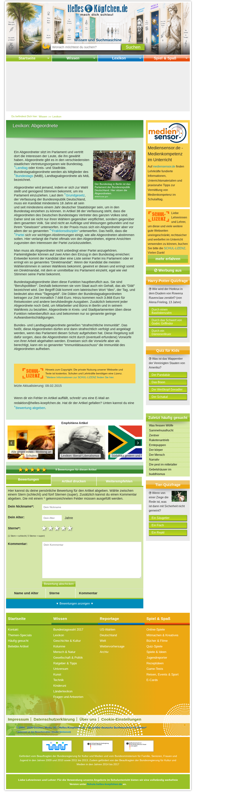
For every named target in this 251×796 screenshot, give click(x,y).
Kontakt (13, 629)
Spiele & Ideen (156, 652)
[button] (133, 47)
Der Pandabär (161, 374)
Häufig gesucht (18, 640)
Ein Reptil (158, 532)
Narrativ (154, 459)
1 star (44, 528)
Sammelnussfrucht (161, 430)
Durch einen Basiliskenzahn (162, 311)
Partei (20, 235)
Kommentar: (17, 544)
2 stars (51, 528)
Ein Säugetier (160, 517)
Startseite (27, 58)
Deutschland (108, 635)
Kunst (57, 674)
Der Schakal (160, 396)
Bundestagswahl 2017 (68, 629)
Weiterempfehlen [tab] (119, 481)
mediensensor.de (164, 166)
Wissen (73, 58)
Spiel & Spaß (165, 58)
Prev (12, 443)
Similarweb (65, 732)
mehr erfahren (167, 259)
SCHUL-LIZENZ (174, 248)
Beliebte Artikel (18, 646)
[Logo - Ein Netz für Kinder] (57, 746)
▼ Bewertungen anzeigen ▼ (75, 603)
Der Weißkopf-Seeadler (167, 389)
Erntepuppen (157, 445)
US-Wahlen (107, 629)
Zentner (154, 435)
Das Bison (158, 382)
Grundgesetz (75, 195)
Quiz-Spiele (154, 646)
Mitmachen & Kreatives (162, 635)
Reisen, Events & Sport (162, 674)
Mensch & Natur (64, 652)
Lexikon (119, 58)
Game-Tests (154, 669)
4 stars (64, 528)
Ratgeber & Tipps (65, 663)
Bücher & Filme (157, 640)
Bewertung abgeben (30, 408)
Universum (60, 669)
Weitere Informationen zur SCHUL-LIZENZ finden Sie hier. (80, 377)
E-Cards (152, 680)
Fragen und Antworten (68, 697)
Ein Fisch (158, 525)
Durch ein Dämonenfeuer (161, 332)
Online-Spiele (155, 629)
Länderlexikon (62, 691)
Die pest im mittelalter (163, 464)
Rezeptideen (155, 663)
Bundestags (24, 176)
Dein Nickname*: (21, 506)
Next (138, 443)
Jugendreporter (156, 657)
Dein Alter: (16, 517)
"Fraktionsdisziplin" (65, 231)
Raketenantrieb (159, 440)
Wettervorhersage (112, 646)
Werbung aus (169, 270)
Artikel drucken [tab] (74, 481)
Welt (103, 640)
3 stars (57, 528)
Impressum (18, 719)
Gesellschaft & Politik (68, 657)
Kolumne (59, 646)
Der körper (156, 449)
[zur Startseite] (98, 9)
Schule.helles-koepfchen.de (104, 784)
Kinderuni (59, 685)
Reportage (109, 618)
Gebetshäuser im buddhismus (160, 472)
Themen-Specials (20, 635)
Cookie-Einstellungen (121, 719)
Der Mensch (157, 454)
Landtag (22, 168)
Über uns (88, 719)
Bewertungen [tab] (28, 479)
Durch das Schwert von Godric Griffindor (167, 322)
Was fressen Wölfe (161, 425)
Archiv (104, 652)
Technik (58, 680)
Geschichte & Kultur (67, 640)
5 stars (70, 528)
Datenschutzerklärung (54, 719)
